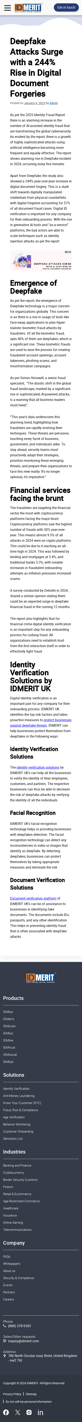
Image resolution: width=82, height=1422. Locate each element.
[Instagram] (29, 1413)
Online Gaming (13, 1222)
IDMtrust (9, 1047)
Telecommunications (17, 1229)
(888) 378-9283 (19, 1326)
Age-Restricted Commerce (21, 1201)
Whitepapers (11, 1263)
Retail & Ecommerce (17, 1194)
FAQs (6, 1256)
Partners (9, 1292)
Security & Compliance (18, 1278)
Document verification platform (33, 898)
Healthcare (10, 1208)
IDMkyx (8, 1012)
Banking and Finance (17, 1165)
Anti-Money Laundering (18, 1096)
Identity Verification (16, 1088)
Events (8, 1285)
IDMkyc (8, 1033)
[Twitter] (17, 1413)
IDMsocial (10, 1054)
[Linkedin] (40, 1413)
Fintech (8, 1187)
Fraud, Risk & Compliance (20, 1110)
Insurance (10, 1215)
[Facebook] (6, 1413)
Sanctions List (13, 1138)
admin (54, 103)
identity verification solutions (38, 767)
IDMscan (9, 1026)
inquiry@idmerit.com (23, 1341)
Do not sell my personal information (29, 1402)
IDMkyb (8, 1062)
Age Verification (14, 1117)
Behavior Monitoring (16, 1124)
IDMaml (8, 1019)
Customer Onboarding (18, 1131)
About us (9, 1271)
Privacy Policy (12, 1394)
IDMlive (8, 1040)
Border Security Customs (20, 1179)
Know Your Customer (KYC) (22, 1103)
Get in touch (66, 7)
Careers (8, 1299)
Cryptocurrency (13, 1172)
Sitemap (31, 1394)
